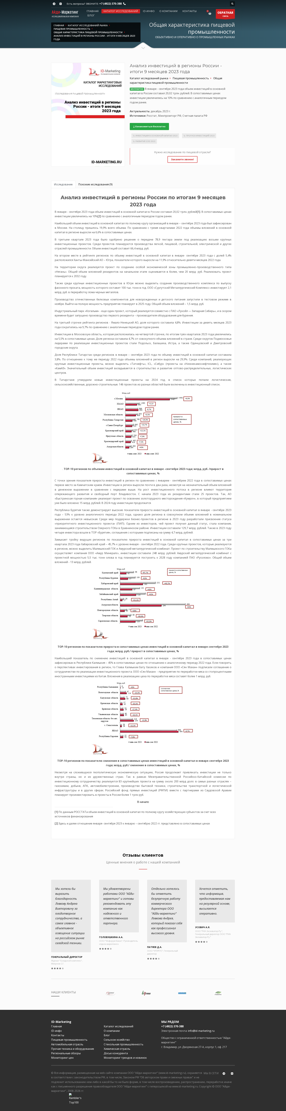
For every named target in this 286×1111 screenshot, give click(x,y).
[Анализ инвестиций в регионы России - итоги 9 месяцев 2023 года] (88, 114)
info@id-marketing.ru (201, 1031)
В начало (143, 802)
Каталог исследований (120, 11)
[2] (99, 216)
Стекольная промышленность (123, 1044)
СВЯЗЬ (225, 14)
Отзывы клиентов (143, 855)
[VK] (60, 4)
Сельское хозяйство (117, 1040)
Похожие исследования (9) (95, 184)
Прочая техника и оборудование (72, 1049)
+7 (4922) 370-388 (110, 3)
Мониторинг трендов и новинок (125, 1058)
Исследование (63, 184)
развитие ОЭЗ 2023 (145, 141)
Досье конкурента (116, 1053)
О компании (168, 11)
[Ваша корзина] (210, 13)
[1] (198, 212)
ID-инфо (149, 11)
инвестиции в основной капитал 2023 (156, 135)
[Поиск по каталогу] (232, 3)
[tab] (63, 184)
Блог (91, 15)
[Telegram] (54, 4)
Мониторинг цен (62, 1058)
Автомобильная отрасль (67, 1044)
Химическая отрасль (117, 1049)
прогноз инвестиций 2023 (200, 135)
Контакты (189, 11)
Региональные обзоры (66, 1053)
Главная (93, 11)
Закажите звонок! (182, 159)
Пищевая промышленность (69, 1040)
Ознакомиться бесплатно (150, 126)
